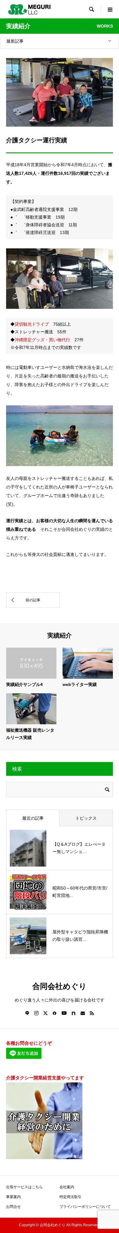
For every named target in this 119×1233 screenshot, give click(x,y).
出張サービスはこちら (24, 1187)
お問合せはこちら (59, 575)
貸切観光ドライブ (32, 324)
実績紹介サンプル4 (24, 684)
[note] (73, 1013)
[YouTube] (64, 1013)
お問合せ (13, 1206)
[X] (45, 1013)
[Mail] (83, 1013)
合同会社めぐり (59, 986)
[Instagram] (36, 1013)
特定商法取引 (70, 1197)
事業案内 (13, 1197)
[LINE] (27, 1013)
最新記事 (14, 41)
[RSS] (92, 1013)
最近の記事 (33, 818)
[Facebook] (54, 1013)
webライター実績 (80, 684)
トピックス (86, 818)
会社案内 (67, 1187)
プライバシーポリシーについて (85, 1206)
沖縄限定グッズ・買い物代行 (42, 339)
